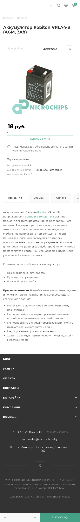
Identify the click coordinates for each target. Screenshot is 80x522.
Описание (15, 197)
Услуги (9, 368)
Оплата (61, 197)
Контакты (11, 387)
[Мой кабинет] (66, 6)
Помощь (10, 416)
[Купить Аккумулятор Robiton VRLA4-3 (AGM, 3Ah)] (40, 86)
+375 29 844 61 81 (30, 432)
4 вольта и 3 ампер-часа (38, 216)
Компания (11, 407)
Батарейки (12, 397)
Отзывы (39, 197)
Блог (7, 358)
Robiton (42, 212)
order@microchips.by (42, 439)
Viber (40, 465)
